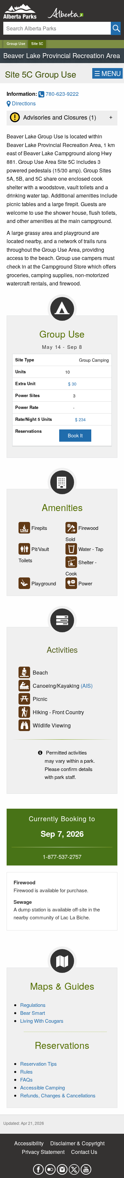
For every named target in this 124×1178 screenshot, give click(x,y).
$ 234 (80, 419)
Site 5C (37, 44)
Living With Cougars (41, 1020)
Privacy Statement (43, 1152)
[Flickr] (50, 1167)
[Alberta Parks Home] (24, 11)
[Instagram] (62, 1167)
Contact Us (84, 1152)
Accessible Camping (42, 1087)
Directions (23, 103)
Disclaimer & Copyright (77, 1143)
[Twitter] (74, 1167)
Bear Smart (32, 1012)
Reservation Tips (38, 1063)
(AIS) (87, 685)
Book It (75, 435)
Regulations (33, 1004)
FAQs (26, 1079)
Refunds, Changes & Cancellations (58, 1095)
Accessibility (29, 1143)
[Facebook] (38, 1167)
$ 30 (72, 384)
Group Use (16, 44)
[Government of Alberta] (63, 11)
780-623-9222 (61, 93)
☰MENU (107, 73)
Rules (26, 1071)
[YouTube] (86, 1167)
